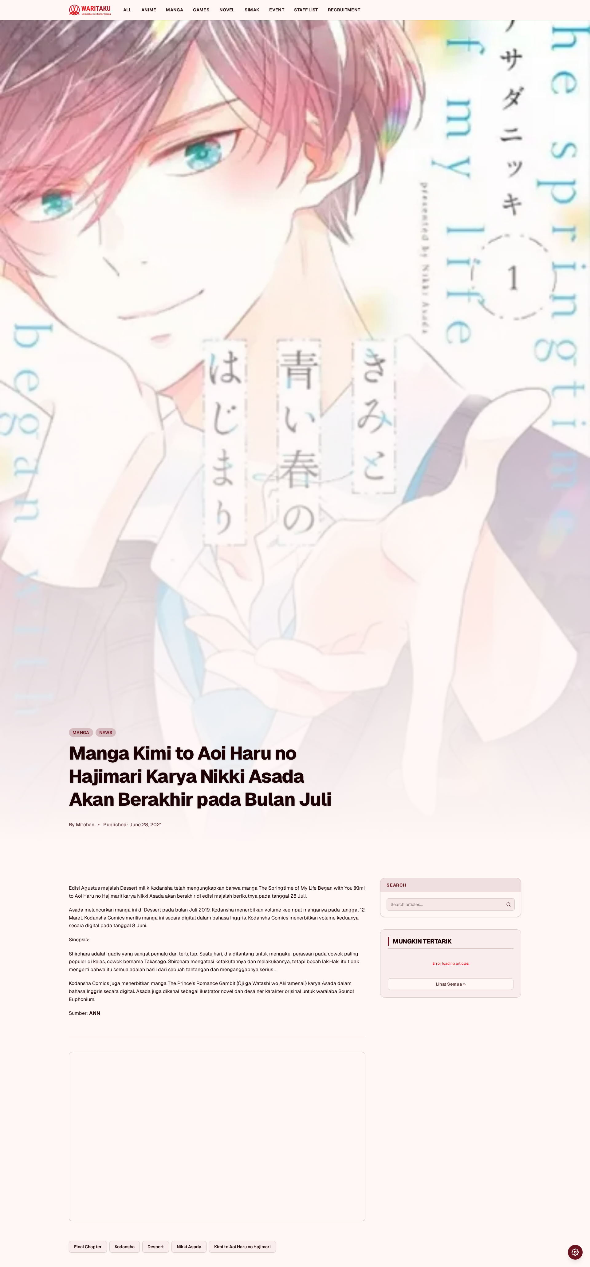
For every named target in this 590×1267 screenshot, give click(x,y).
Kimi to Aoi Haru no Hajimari (242, 1246)
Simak (252, 10)
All (127, 10)
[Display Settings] (575, 1252)
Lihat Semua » (451, 984)
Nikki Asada (189, 1246)
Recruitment (344, 10)
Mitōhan (85, 824)
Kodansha (125, 1246)
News (105, 732)
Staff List (306, 10)
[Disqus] (217, 1136)
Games (201, 10)
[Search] (508, 904)
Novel (227, 10)
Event (276, 10)
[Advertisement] (426, 1048)
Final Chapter (88, 1246)
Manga (174, 10)
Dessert (156, 1246)
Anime (148, 10)
